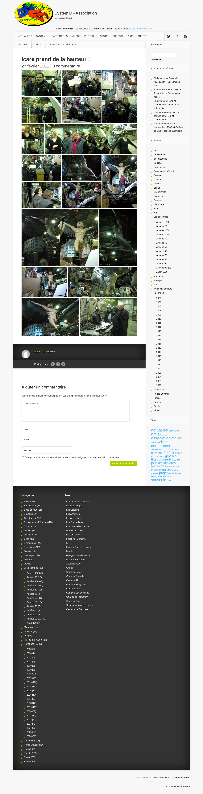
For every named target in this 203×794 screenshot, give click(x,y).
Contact (118, 36)
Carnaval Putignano (76, 584)
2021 (158, 364)
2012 (158, 327)
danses (156, 453)
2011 (38, 44)
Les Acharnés (73, 514)
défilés (167, 452)
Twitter (63, 364)
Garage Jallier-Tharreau (78, 555)
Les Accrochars (73, 518)
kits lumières (166, 463)
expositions (158, 456)
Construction (160, 167)
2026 (158, 385)
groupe (164, 459)
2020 (158, 360)
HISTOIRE (103, 36)
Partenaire (173, 470)
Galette (157, 200)
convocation (157, 449)
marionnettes (173, 466)
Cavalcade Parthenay (77, 597)
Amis (156, 150)
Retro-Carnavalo (74, 530)
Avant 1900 (162, 272)
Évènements (160, 192)
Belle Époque (160, 159)
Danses (157, 179)
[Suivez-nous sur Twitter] (169, 36)
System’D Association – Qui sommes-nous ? (167, 82)
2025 (158, 381)
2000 (158, 298)
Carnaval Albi (73, 580)
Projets (157, 402)
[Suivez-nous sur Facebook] (177, 36)
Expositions (159, 196)
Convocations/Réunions (165, 171)
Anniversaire (160, 154)
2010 (158, 319)
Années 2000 (162, 230)
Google (53, 364)
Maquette (158, 276)
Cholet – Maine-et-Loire (77, 501)
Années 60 (161, 251)
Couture (158, 175)
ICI (67, 543)
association (161, 438)
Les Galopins (72, 510)
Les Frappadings (74, 522)
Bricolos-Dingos (74, 505)
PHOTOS (89, 36)
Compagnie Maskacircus (78, 526)
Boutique (158, 163)
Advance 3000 (73, 564)
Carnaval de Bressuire (77, 609)
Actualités (25, 36)
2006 (158, 302)
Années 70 (161, 255)
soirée (166, 476)
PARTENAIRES (60, 36)
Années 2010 (162, 234)
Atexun (186, 786)
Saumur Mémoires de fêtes (79, 605)
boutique (155, 442)
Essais (157, 188)
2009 (158, 315)
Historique (159, 204)
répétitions (174, 473)
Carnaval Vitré (73, 588)
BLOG (130, 36)
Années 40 (161, 243)
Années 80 (161, 259)
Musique (158, 280)
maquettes (158, 466)
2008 (158, 310)
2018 (158, 352)
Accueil (23, 44)
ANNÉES (142, 36)
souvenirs (159, 480)
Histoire (174, 459)
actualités (159, 430)
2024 (158, 377)
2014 (158, 335)
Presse (157, 398)
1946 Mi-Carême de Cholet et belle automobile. (166, 104)
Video (157, 410)
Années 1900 (162, 222)
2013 (158, 331)
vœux (171, 480)
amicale (173, 430)
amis (155, 434)
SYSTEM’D (42, 36)
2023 (158, 373)
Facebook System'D (76, 539)
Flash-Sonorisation (75, 559)
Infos (156, 208)
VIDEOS (76, 36)
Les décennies (161, 217)
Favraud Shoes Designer (78, 547)
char (163, 442)
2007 (158, 306)
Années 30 (161, 239)
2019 (158, 356)
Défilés (157, 183)
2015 (158, 339)
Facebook (58, 364)
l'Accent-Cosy (73, 535)
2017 (158, 348)
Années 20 (161, 226)
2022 (158, 368)
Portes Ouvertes (161, 394)
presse (155, 473)
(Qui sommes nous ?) (141, 29)
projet (163, 473)
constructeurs (163, 446)
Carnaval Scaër (74, 572)
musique (156, 469)
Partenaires (159, 389)
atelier (176, 438)
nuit (155, 284)
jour (155, 213)
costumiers (172, 449)
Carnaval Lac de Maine (77, 593)
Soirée (157, 406)
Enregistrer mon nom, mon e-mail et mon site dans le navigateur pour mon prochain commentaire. (72, 457)
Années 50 (161, 247)
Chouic (69, 568)
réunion (156, 476)
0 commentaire (66, 66)
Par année (159, 293)
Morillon (70, 551)
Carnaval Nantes (74, 601)
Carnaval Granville (75, 576)
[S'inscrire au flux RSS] (185, 36)
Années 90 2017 (164, 268)
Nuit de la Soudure (163, 289)
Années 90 (161, 263)
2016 (158, 344)
